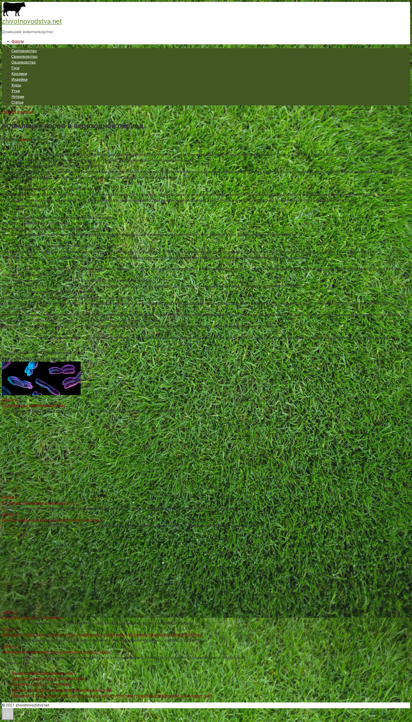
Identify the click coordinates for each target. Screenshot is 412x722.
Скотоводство (24, 51)
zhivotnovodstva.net (32, 21)
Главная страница (17, 112)
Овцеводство (23, 62)
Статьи (17, 102)
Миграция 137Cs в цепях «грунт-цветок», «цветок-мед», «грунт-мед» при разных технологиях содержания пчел (102, 634)
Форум (17, 41)
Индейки (19, 79)
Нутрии (17, 96)
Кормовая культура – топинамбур (32, 617)
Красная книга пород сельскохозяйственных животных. (52, 520)
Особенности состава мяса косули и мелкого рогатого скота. (56, 652)
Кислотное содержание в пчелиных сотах (39, 503)
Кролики (19, 74)
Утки (15, 91)
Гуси (15, 68)
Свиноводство (24, 56)
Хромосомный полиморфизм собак (34, 405)
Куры (16, 85)
